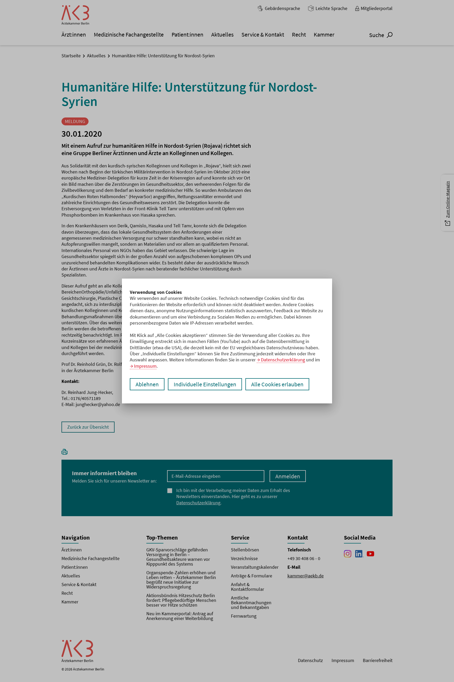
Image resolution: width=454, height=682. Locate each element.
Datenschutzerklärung (283, 360)
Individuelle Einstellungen (205, 384)
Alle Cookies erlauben (277, 384)
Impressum (145, 366)
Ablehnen (147, 384)
